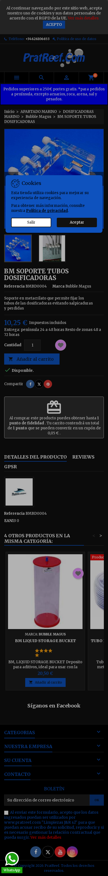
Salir (31, 222)
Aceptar (77, 222)
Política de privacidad (47, 210)
